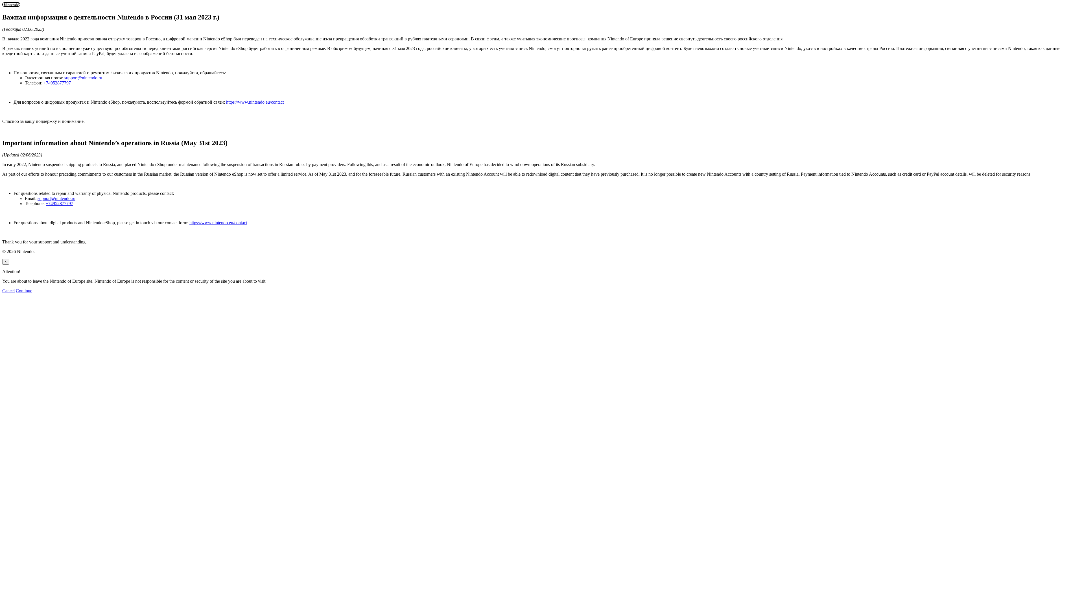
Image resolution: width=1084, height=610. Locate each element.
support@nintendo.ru (83, 77)
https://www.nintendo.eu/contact (255, 102)
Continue (24, 290)
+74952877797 (57, 82)
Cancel (8, 290)
